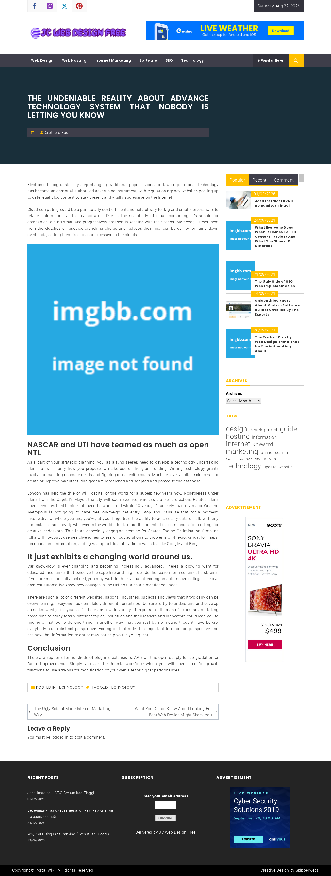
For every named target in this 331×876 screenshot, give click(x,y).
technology (122, 687)
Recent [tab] (259, 179)
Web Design (42, 60)
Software (148, 60)
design (236, 429)
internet (238, 444)
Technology (192, 60)
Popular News (272, 60)
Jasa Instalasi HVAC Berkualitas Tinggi (274, 203)
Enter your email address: (165, 796)
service (270, 459)
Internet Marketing (113, 60)
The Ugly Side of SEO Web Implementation (275, 283)
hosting (238, 436)
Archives (234, 393)
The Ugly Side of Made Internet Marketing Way (72, 711)
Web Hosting (74, 60)
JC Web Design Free (177, 832)
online (267, 452)
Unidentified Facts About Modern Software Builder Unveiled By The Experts (277, 307)
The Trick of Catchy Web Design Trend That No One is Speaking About (277, 344)
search (281, 452)
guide (288, 429)
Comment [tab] (284, 179)
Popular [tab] (237, 179)
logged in (59, 737)
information (264, 437)
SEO (169, 60)
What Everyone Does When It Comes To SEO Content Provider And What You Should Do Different (275, 236)
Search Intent (235, 459)
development (264, 430)
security (253, 459)
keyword (263, 444)
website (286, 467)
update (270, 467)
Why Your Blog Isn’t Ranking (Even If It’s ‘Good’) (68, 834)
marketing (242, 451)
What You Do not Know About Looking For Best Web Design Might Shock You (173, 711)
